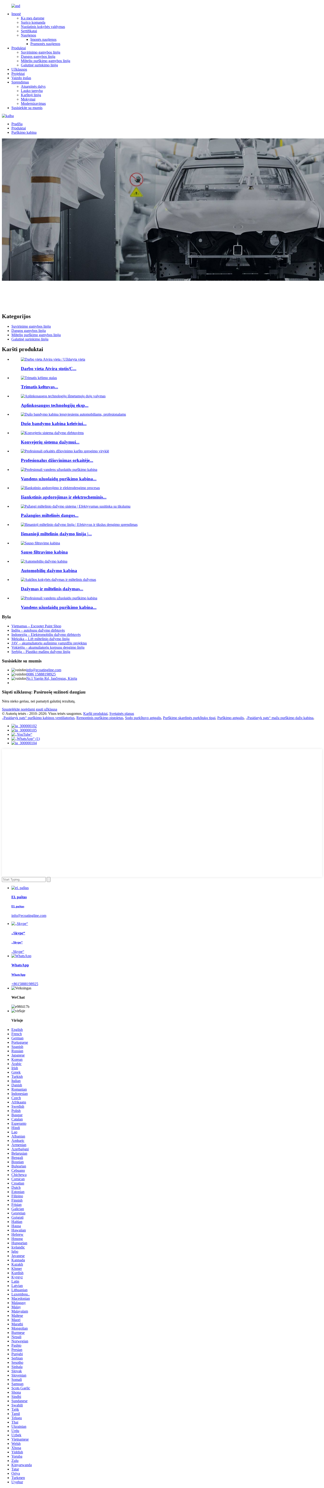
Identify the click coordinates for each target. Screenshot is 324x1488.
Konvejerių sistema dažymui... (50, 442)
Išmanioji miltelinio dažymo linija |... (56, 533)
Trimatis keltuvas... (39, 386)
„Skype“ (17, 952)
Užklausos (19, 69)
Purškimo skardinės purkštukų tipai (189, 718)
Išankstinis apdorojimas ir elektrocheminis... (63, 497)
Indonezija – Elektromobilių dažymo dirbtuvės (46, 635)
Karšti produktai (95, 714)
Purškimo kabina (24, 132)
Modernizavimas (33, 103)
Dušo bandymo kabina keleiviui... (54, 423)
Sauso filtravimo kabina (44, 552)
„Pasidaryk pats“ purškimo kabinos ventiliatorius (38, 718)
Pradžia (17, 124)
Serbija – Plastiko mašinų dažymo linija (40, 652)
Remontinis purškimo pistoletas (99, 718)
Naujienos (28, 35)
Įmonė (16, 14)
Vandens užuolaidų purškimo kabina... (59, 478)
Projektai (18, 74)
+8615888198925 (24, 984)
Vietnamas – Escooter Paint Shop (36, 626)
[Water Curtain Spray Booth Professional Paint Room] (59, 598)
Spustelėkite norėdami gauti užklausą (29, 709)
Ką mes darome (32, 18)
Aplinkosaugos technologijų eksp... (54, 405)
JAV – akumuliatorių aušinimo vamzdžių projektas (49, 643)
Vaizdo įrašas (21, 78)
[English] (8, 116)
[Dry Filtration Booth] (40, 543)
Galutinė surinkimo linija (39, 65)
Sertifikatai (29, 31)
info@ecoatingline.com (43, 670)
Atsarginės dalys (33, 86)
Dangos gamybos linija (38, 57)
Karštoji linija (31, 95)
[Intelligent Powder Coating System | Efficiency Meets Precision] (75, 506)
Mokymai (28, 99)
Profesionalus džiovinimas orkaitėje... (57, 460)
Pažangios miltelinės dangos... (50, 515)
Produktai (18, 48)
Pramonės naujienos (45, 44)
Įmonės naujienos (43, 39)
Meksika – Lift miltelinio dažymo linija (40, 639)
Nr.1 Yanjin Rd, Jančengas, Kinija (51, 678)
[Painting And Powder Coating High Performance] (58, 580)
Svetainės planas (121, 714)
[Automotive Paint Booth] (44, 561)
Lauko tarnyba (32, 91)
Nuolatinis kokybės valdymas (43, 27)
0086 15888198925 (41, 674)
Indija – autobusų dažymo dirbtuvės (38, 630)
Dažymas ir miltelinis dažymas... (52, 588)
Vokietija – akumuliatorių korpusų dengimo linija (47, 647)
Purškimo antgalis (230, 718)
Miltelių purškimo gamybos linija (45, 61)
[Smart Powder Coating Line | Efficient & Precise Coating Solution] (79, 525)
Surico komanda (33, 22)
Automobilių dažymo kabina (49, 570)
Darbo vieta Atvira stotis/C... (48, 368)
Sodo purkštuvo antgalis (143, 718)
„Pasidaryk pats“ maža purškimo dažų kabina (279, 718)
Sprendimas (20, 82)
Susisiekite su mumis (26, 108)
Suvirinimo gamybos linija (40, 52)
